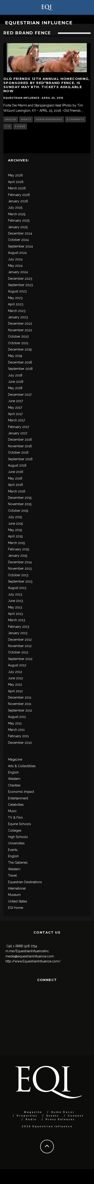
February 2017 (18, 427)
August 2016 (17, 465)
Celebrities (16, 804)
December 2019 (20, 349)
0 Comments (75, 119)
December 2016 (20, 439)
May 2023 (15, 298)
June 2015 (15, 523)
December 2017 (19, 394)
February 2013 (18, 626)
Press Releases (60, 1119)
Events (26, 119)
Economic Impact (21, 791)
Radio (31, 1119)
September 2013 (20, 581)
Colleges (14, 830)
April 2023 (15, 304)
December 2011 (19, 697)
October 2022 (18, 336)
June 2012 (15, 678)
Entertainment (18, 798)
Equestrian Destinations (25, 882)
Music (12, 811)
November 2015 (19, 504)
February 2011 (18, 736)
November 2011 (19, 704)
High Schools (18, 837)
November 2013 (20, 568)
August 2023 (17, 291)
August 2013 (17, 588)
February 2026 (19, 195)
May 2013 (15, 607)
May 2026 (15, 175)
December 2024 (20, 233)
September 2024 (20, 246)
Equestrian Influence (39, 22)
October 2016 (18, 452)
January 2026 (18, 201)
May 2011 (15, 723)
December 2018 (20, 362)
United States (17, 901)
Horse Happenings (49, 119)
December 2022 (20, 323)
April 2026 (16, 182)
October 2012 (18, 652)
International (17, 888)
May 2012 (15, 684)
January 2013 (17, 633)
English (10, 119)
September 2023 (20, 285)
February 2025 (18, 220)
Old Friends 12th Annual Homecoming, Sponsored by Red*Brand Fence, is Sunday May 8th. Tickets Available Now (46, 85)
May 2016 (15, 478)
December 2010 (20, 742)
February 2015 (18, 549)
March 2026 (17, 188)
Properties (27, 1115)
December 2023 (20, 278)
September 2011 (20, 710)
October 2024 (18, 240)
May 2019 (15, 356)
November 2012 (20, 646)
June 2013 (15, 601)
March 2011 (16, 730)
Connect (76, 1115)
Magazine (15, 759)
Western (14, 779)
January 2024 (18, 272)
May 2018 (15, 388)
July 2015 (15, 517)
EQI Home (15, 908)
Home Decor (63, 1112)
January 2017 (17, 433)
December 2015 (19, 497)
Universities (16, 843)
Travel (12, 875)
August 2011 (17, 717)
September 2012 (20, 659)
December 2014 (20, 562)
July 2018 (15, 375)
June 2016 (15, 472)
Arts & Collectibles (22, 766)
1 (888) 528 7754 (25, 946)
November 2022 (20, 330)
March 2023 (17, 311)
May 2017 (15, 407)
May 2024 (15, 265)
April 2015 (15, 536)
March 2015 (16, 543)
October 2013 (18, 575)
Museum (14, 895)
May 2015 (15, 530)
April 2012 (15, 691)
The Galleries (18, 862)
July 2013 (15, 594)
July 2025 (15, 207)
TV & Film (15, 817)
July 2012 (15, 672)
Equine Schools (19, 824)
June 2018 (15, 381)
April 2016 (15, 485)
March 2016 (16, 491)
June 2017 (15, 401)
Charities (14, 785)
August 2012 (17, 665)
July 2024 (15, 259)
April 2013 (15, 613)
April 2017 (15, 414)
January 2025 (18, 227)
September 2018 (20, 369)
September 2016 (20, 459)
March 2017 (16, 420)
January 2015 (17, 555)
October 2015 (18, 510)
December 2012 (20, 639)
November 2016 (20, 446)
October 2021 (18, 343)
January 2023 (18, 317)
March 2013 (16, 620)
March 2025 (16, 214)
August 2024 (17, 253)
